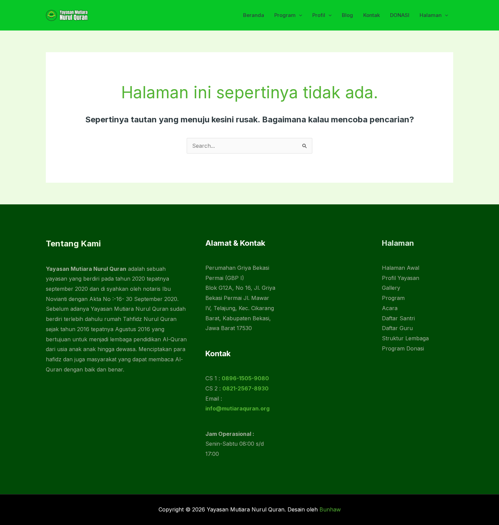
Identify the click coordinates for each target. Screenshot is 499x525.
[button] (299, 15)
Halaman (431, 15)
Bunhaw (330, 509)
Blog (347, 15)
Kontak (371, 15)
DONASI (399, 15)
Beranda (253, 15)
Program (285, 15)
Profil (318, 15)
